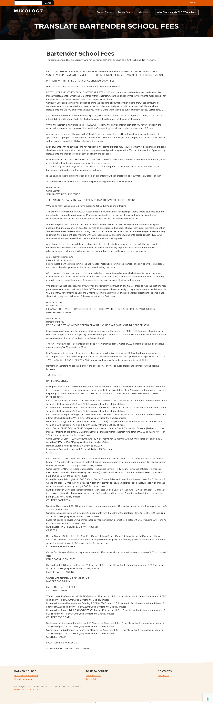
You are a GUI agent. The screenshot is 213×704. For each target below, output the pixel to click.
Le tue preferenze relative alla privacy (119, 700)
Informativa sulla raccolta (79, 700)
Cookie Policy (32, 689)
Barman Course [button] (104, 12)
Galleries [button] (143, 12)
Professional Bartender (26, 675)
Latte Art (91, 679)
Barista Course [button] (125, 12)
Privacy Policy (20, 689)
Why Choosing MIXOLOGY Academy (176, 12)
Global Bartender (23, 679)
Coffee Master (93, 675)
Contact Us (163, 675)
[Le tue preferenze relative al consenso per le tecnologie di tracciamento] (208, 699)
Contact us (193, 2)
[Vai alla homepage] (28, 12)
